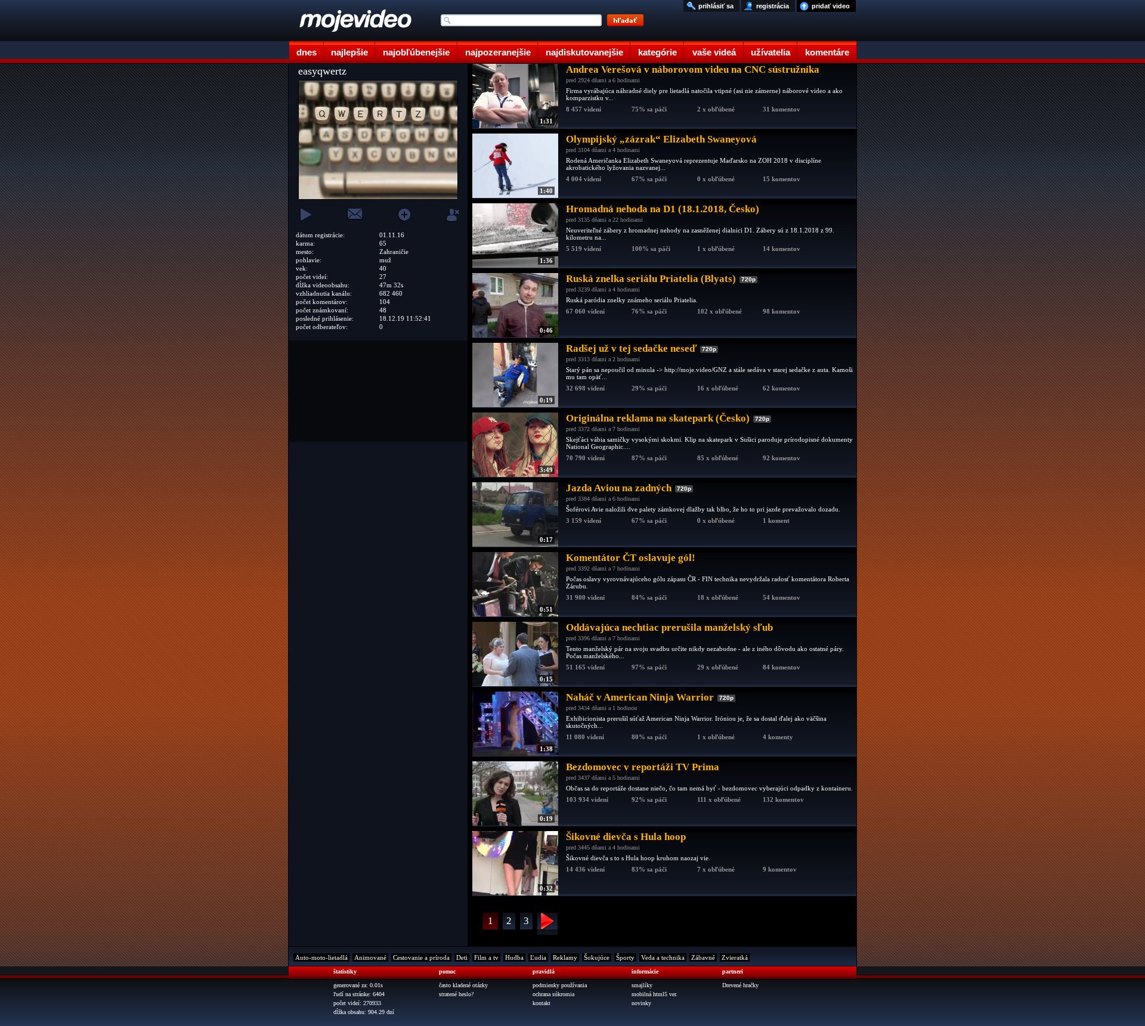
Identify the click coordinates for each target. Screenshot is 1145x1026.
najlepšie (349, 52)
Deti (462, 957)
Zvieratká (735, 957)
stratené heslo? (456, 994)
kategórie (657, 52)
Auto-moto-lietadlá (321, 957)
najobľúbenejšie (416, 52)
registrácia (772, 6)
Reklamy (565, 957)
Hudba (514, 957)
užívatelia (770, 52)
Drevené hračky (740, 985)
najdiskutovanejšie (584, 52)
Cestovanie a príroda (421, 957)
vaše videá (714, 52)
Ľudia (538, 957)
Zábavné (703, 957)
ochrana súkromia (553, 994)
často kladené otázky (463, 985)
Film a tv (486, 957)
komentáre (827, 52)
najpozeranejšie (498, 52)
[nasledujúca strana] (547, 924)
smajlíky (642, 985)
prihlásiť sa (716, 6)
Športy (625, 957)
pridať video (831, 6)
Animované (370, 957)
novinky (641, 1003)
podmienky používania (560, 985)
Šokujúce (596, 957)
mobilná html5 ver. (654, 994)
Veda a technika (663, 957)
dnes (306, 52)
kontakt (541, 1003)
